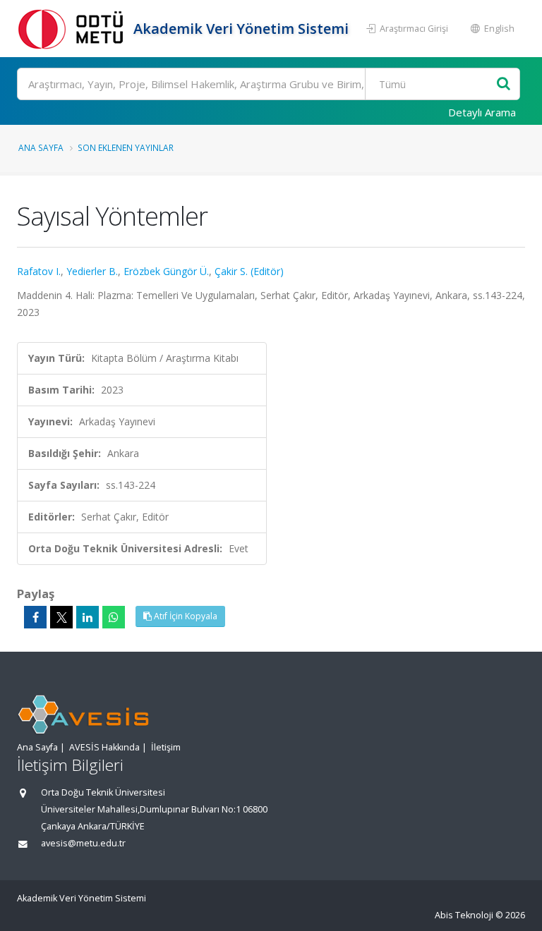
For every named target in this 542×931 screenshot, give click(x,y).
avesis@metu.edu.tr (83, 843)
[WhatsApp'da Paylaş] (113, 617)
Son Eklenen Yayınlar (126, 147)
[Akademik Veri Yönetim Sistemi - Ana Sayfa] (73, 28)
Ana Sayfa (41, 147)
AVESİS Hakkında (104, 747)
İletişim (166, 747)
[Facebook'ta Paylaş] (35, 617)
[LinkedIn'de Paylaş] (87, 617)
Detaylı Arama (482, 112)
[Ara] (503, 84)
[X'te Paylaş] (61, 617)
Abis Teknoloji (464, 915)
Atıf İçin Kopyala (184, 616)
